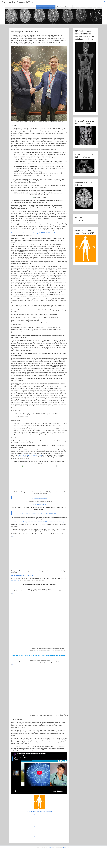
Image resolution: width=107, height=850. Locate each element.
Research (68, 7)
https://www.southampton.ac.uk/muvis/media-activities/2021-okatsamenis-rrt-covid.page (39, 521)
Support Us (77, 7)
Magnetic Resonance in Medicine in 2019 (30, 455)
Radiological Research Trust (18, 2)
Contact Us (102, 7)
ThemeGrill (66, 847)
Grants (86, 7)
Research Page (15, 580)
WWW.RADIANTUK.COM (39, 504)
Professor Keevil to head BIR (39, 498)
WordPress (50, 847)
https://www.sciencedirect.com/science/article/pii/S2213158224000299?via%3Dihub (34, 233)
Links (93, 7)
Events (59, 7)
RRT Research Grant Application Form (22, 575)
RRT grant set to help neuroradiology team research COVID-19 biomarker (39, 513)
